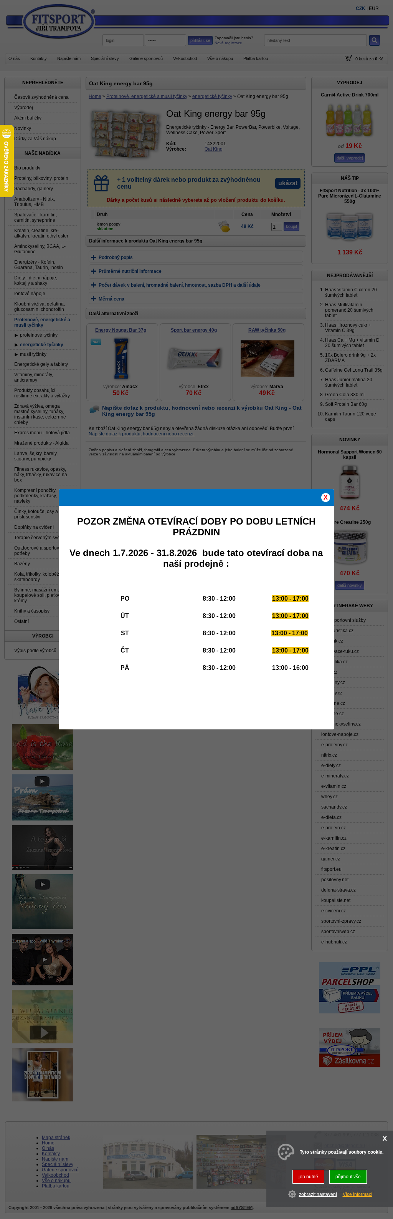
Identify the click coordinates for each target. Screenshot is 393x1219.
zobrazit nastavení (318, 1194)
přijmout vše (348, 1176)
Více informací (357, 1194)
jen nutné (308, 1176)
